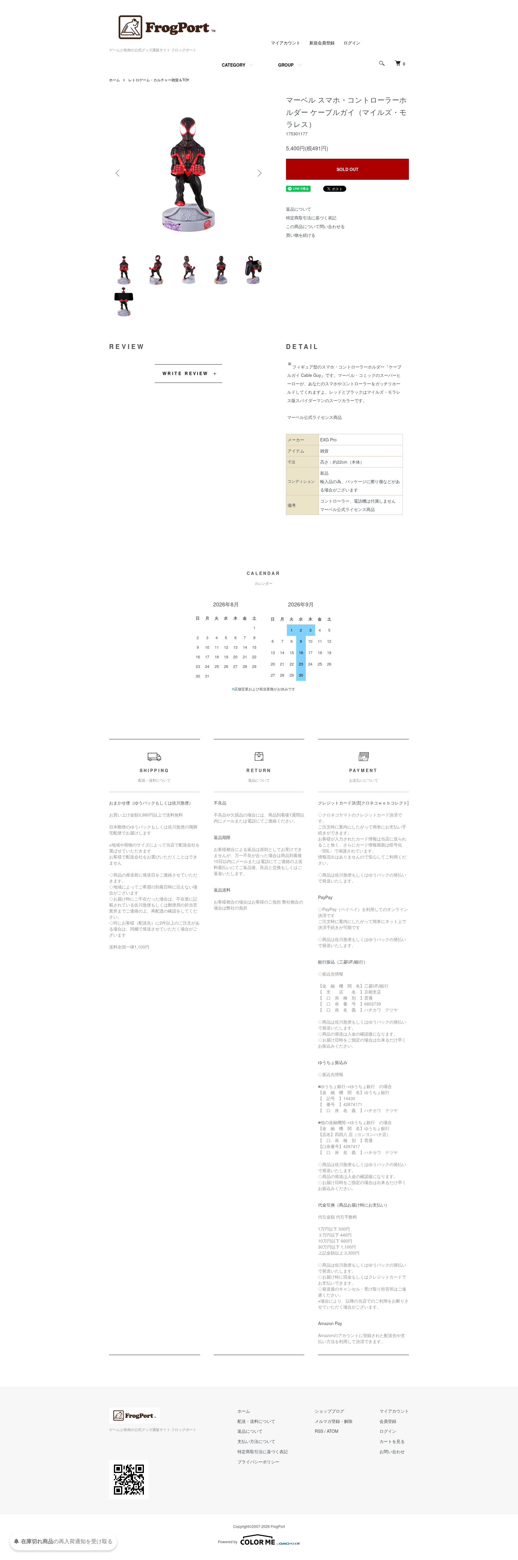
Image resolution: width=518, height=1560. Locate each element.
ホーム (114, 79)
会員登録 (388, 1421)
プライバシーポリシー (258, 1462)
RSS (319, 1431)
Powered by (227, 1541)
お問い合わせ (392, 1451)
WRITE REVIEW (185, 373)
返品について (298, 209)
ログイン (352, 43)
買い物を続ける (300, 235)
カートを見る (392, 1441)
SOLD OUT (348, 169)
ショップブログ (329, 1411)
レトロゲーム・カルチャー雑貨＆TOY (158, 79)
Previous (118, 173)
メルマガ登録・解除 (334, 1421)
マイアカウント (285, 43)
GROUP (285, 65)
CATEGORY (233, 65)
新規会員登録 (322, 43)
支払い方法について (256, 1441)
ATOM (332, 1431)
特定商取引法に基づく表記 (311, 218)
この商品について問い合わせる (315, 226)
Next (259, 173)
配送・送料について (256, 1421)
